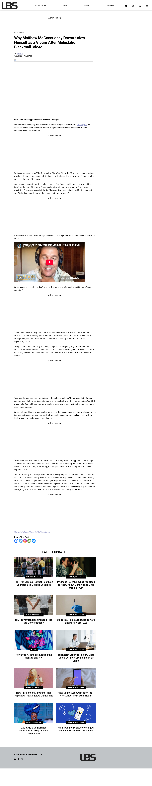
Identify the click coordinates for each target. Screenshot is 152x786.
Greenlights (82, 124)
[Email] (29, 541)
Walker (20, 54)
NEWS (22, 32)
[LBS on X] (140, 5)
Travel (87, 5)
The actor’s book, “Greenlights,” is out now (32, 532)
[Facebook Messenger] (34, 541)
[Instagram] (25, 541)
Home (16, 32)
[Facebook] (16, 541)
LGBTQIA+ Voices (39, 5)
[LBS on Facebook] (126, 5)
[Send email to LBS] (147, 5)
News (65, 5)
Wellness (110, 5)
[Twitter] (21, 541)
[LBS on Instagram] (133, 5)
